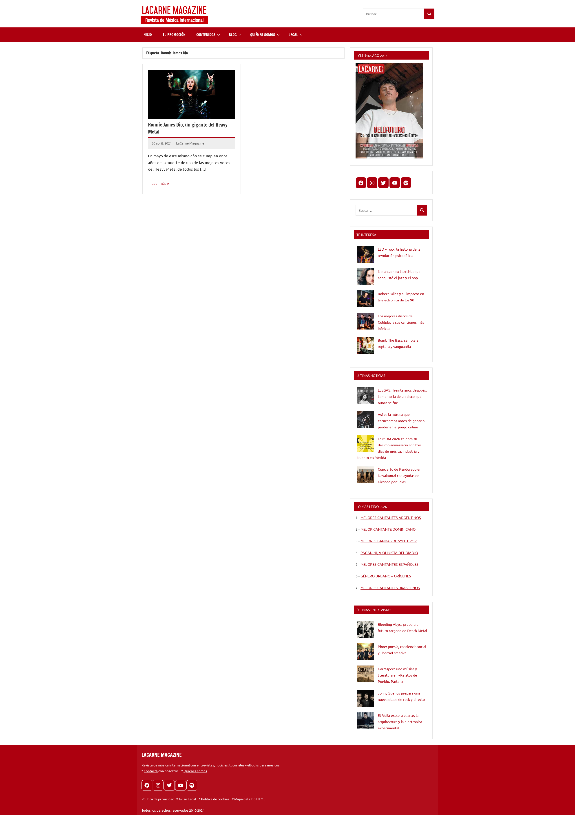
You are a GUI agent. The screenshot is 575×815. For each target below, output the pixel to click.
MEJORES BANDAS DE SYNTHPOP (388, 541)
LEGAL (293, 34)
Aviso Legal (187, 799)
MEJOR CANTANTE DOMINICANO (388, 529)
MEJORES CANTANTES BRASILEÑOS (390, 587)
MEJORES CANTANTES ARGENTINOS (390, 517)
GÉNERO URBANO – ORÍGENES (385, 576)
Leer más (159, 183)
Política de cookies (215, 799)
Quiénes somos (195, 771)
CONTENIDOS (205, 34)
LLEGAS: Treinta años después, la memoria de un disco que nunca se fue (402, 396)
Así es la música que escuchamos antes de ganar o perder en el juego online (401, 420)
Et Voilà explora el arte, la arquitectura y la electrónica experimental (400, 721)
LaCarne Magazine (190, 143)
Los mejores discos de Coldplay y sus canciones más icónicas (401, 322)
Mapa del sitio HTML (249, 799)
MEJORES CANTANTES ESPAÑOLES (389, 564)
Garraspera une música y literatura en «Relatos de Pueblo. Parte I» (397, 675)
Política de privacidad (158, 799)
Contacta (151, 771)
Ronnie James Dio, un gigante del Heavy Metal (188, 128)
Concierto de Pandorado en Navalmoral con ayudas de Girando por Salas (399, 475)
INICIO (147, 34)
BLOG (233, 34)
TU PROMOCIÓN (174, 34)
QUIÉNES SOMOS (262, 34)
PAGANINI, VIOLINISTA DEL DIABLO (389, 552)
